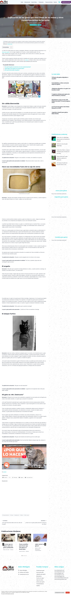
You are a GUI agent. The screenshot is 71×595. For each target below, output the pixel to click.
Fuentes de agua (40, 578)
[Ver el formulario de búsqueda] (59, 2)
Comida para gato (40, 570)
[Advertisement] (24, 134)
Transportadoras (40, 583)
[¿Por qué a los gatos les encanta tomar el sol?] (54, 164)
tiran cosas (26, 515)
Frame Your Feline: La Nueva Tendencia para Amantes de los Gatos (63, 151)
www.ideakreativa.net (59, 570)
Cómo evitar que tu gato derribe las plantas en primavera (62, 158)
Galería (55, 2)
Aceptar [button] (67, 592)
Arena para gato (40, 572)
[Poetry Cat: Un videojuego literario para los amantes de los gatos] (54, 139)
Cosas (11, 515)
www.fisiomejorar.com (59, 576)
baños (26, 59)
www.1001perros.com (59, 574)
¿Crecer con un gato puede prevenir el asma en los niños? (35, 522)
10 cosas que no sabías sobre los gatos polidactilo (8, 546)
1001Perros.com (66, 2)
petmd (4, 471)
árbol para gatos (6, 52)
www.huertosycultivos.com (60, 579)
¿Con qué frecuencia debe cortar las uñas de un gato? (12, 522)
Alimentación (27, 2)
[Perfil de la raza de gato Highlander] (54, 145)
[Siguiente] (45, 544)
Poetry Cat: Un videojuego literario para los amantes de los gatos (63, 139)
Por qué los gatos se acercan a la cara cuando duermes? (18, 67)
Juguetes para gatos (40, 574)
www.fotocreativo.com (59, 571)
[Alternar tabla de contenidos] (10, 47)
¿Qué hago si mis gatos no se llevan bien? (14, 68)
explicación (16, 515)
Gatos (21, 515)
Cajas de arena (39, 580)
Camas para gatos (40, 581)
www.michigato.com (59, 573)
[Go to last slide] (3, 544)
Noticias (39, 24)
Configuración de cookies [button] (59, 592)
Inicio (22, 2)
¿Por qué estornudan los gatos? (12, 70)
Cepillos (38, 585)
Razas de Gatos (49, 2)
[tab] (23, 555)
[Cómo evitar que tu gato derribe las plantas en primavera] (54, 158)
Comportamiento (33, 24)
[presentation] (8, 538)
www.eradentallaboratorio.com (61, 577)
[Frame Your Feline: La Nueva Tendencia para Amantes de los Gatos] (54, 151)
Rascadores (39, 576)
